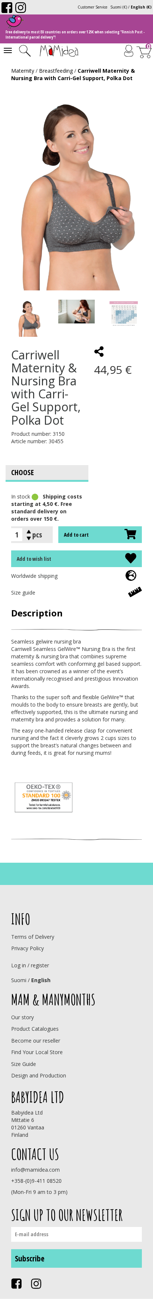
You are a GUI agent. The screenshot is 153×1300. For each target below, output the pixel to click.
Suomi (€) (118, 7)
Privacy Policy (27, 948)
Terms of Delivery (32, 936)
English (41, 980)
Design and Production (38, 1075)
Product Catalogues (35, 1028)
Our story (22, 1017)
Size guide (23, 592)
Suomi (18, 980)
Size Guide (23, 1063)
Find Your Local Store (37, 1052)
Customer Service (92, 7)
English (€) (141, 7)
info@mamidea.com (35, 1169)
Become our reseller (35, 1040)
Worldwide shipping (34, 575)
